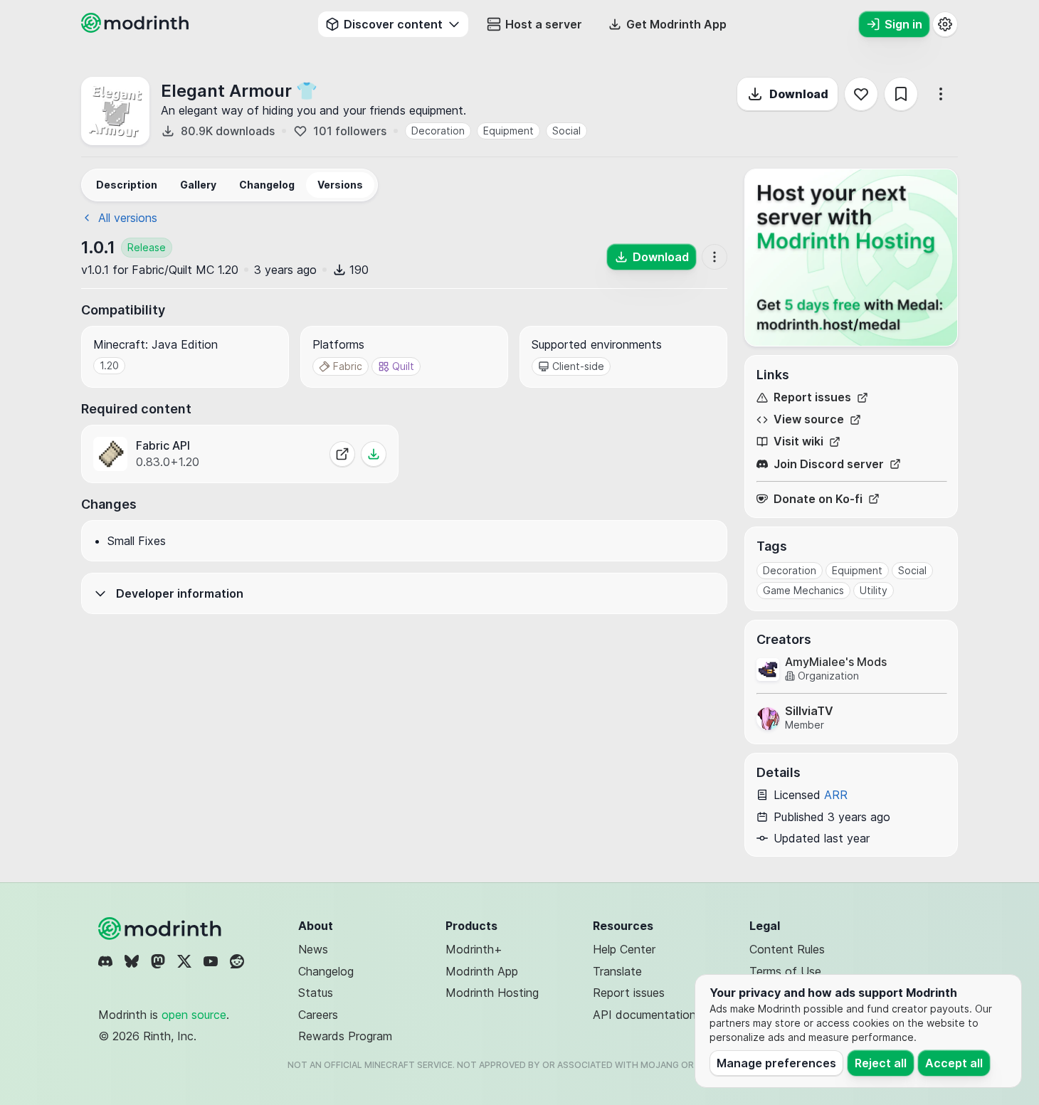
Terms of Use (785, 971)
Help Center (624, 949)
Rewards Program (345, 1036)
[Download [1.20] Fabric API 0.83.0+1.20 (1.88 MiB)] (373, 454)
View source (809, 419)
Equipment (508, 131)
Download (798, 94)
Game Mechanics (803, 590)
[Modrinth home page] (136, 28)
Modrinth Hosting (492, 992)
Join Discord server (829, 464)
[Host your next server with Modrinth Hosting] (851, 258)
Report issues (812, 397)
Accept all (954, 1063)
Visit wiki (798, 441)
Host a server (543, 24)
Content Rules (787, 949)
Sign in (903, 24)
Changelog (326, 971)
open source (194, 1015)
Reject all (881, 1063)
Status (315, 992)
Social (566, 131)
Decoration (438, 131)
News (313, 949)
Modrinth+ (473, 949)
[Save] (901, 94)
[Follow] (861, 94)
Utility (873, 590)
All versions (127, 218)
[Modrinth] (161, 928)
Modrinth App (481, 971)
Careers (318, 1014)
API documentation (644, 1014)
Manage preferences (776, 1063)
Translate (617, 971)
